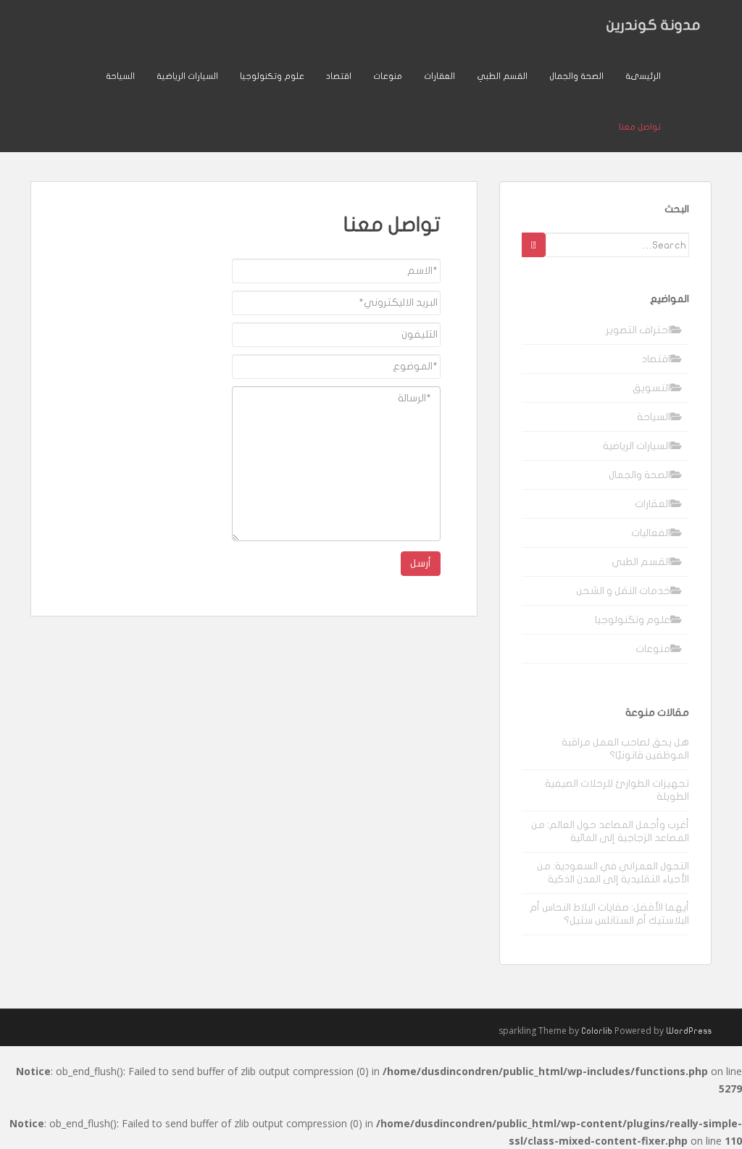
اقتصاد (338, 76)
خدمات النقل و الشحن (623, 590)
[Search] (534, 245)
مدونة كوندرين (653, 25)
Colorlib (596, 1031)
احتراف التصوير (638, 330)
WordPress (689, 1031)
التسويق (651, 388)
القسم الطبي (502, 76)
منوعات (387, 76)
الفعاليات (650, 532)
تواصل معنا (640, 126)
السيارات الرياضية (187, 76)
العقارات (439, 76)
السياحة (120, 76)
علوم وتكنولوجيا (272, 76)
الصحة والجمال (576, 76)
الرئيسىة (643, 76)
